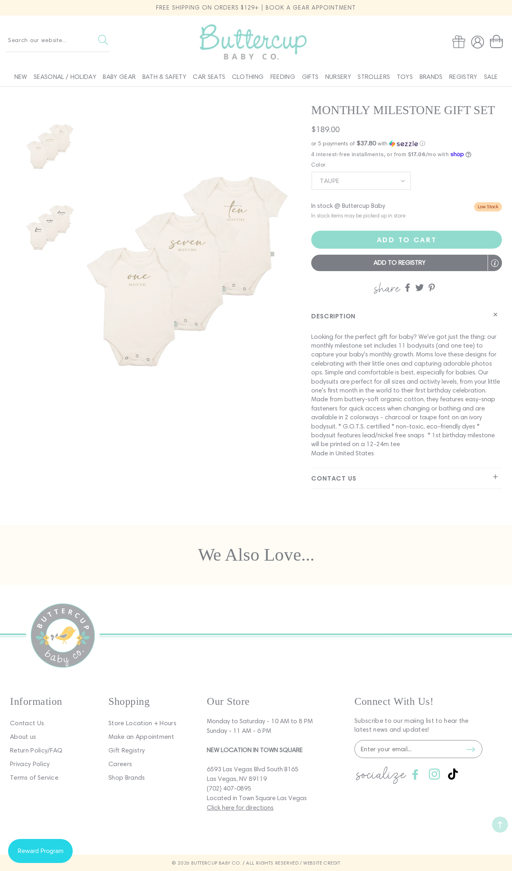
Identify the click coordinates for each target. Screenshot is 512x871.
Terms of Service (34, 777)
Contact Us (27, 723)
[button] (498, 41)
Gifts (310, 76)
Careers (120, 764)
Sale (491, 76)
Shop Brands (126, 777)
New (20, 76)
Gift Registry (126, 750)
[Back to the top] (500, 825)
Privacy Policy (30, 764)
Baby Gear (119, 76)
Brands (431, 76)
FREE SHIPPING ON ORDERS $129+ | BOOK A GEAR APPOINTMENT (256, 7)
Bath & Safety (164, 76)
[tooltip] (495, 263)
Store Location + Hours (142, 723)
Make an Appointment (141, 736)
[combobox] (58, 40)
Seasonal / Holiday (65, 76)
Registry (463, 76)
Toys (405, 76)
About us (23, 736)
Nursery (338, 76)
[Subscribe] (470, 749)
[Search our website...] (103, 40)
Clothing (248, 76)
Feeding (282, 76)
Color (318, 165)
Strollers (374, 76)
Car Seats (209, 76)
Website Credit (321, 863)
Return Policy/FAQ (36, 750)
